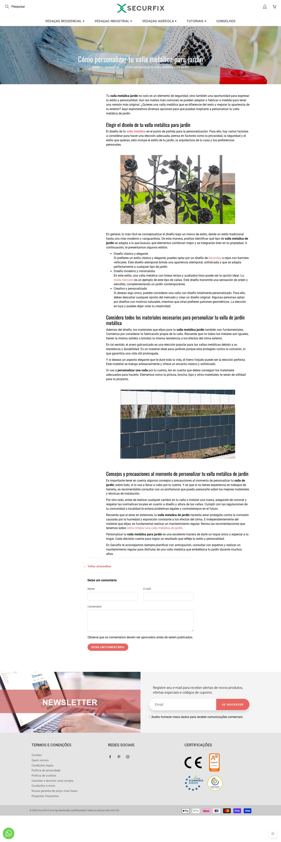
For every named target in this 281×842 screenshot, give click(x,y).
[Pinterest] (118, 756)
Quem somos (40, 760)
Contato (37, 755)
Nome (91, 588)
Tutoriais (196, 21)
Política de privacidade (46, 770)
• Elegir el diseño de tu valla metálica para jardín (58, 112)
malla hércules (123, 280)
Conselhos (226, 21)
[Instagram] (127, 756)
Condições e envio (43, 785)
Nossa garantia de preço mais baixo (55, 791)
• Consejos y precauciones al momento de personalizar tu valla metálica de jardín (60, 143)
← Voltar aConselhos (97, 566)
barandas (215, 258)
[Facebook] (110, 756)
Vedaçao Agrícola (158, 21)
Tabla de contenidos (56, 100)
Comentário (95, 606)
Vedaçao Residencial (64, 21)
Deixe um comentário (107, 647)
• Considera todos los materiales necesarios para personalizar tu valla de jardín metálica (60, 126)
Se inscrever (233, 704)
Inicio (96, 67)
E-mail (147, 588)
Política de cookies (44, 775)
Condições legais (43, 765)
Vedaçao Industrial (112, 21)
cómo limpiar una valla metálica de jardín (155, 528)
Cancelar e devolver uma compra (52, 780)
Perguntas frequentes (45, 796)
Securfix (42, 810)
